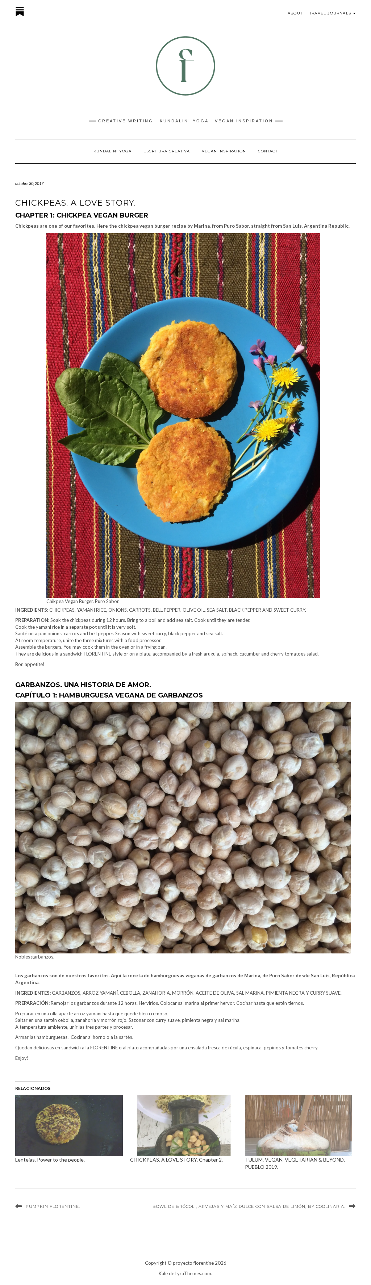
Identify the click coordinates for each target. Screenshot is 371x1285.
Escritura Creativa (166, 151)
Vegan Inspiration (224, 151)
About (295, 13)
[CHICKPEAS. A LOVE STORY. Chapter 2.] (184, 1125)
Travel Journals (330, 13)
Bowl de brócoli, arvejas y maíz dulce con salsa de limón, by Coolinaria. (249, 1206)
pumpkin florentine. (53, 1206)
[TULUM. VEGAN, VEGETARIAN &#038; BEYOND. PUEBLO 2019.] (299, 1125)
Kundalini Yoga (112, 151)
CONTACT (268, 151)
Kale (163, 1273)
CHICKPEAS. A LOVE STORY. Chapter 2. (176, 1159)
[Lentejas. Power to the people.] (69, 1125)
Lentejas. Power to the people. (50, 1159)
